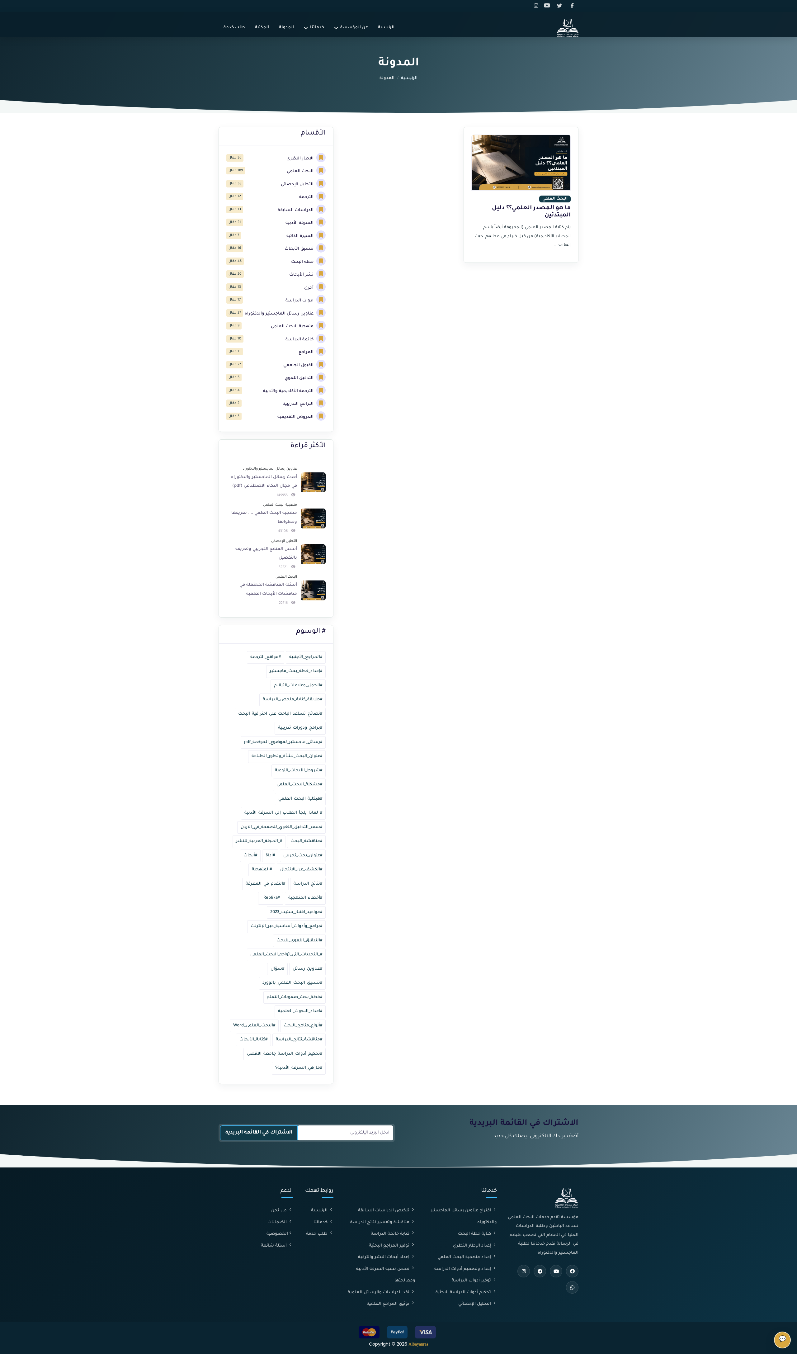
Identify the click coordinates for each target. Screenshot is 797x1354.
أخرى (309, 288)
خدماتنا (317, 27)
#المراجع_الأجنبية (305, 657)
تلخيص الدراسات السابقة (384, 1210)
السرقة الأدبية (300, 223)
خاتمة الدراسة (300, 339)
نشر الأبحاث (302, 274)
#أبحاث (250, 855)
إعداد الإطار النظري (472, 1245)
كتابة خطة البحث (475, 1234)
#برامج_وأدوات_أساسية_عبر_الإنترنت (286, 926)
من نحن (279, 1210)
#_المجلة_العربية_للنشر (259, 841)
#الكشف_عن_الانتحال (301, 869)
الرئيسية (386, 27)
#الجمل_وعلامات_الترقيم (298, 685)
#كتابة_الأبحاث (253, 1039)
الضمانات (277, 1222)
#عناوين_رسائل (307, 969)
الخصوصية (277, 1234)
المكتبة (262, 27)
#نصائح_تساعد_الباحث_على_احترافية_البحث (280, 714)
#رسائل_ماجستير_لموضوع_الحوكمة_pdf (283, 742)
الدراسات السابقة (296, 210)
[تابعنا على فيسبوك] (572, 6)
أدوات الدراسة (300, 300)
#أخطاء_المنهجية (305, 898)
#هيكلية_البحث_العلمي (300, 799)
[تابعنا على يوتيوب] (549, 6)
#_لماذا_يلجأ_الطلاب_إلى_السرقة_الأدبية (283, 813)
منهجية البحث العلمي (293, 326)
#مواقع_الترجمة (265, 657)
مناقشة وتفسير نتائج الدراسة (380, 1222)
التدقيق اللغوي (300, 378)
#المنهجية (262, 869)
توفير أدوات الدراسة (472, 1280)
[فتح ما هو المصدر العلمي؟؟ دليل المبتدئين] (521, 162)
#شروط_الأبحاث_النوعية (298, 770)
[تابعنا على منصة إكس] (561, 6)
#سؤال (277, 969)
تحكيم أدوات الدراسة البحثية (464, 1292)
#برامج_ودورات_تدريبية (300, 728)
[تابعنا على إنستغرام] (537, 6)
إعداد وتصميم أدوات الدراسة (463, 1269)
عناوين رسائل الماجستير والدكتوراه (280, 313)
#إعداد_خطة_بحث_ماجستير (296, 671)
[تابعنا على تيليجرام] (540, 1271)
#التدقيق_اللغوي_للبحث (299, 940)
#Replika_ (271, 898)
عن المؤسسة (354, 27)
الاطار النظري (300, 158)
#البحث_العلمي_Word (254, 1025)
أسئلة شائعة (274, 1245)
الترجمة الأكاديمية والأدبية (289, 391)
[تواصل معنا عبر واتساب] (572, 1287)
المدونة (286, 27)
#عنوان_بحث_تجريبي (302, 855)
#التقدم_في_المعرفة (265, 884)
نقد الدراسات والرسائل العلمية (379, 1292)
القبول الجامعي (299, 365)
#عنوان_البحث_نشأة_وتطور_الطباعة (287, 756)
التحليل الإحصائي (298, 184)
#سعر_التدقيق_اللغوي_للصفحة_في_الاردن (281, 827)
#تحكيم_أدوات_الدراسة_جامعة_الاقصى (284, 1054)
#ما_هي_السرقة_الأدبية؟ (298, 1068)
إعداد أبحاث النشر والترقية (384, 1257)
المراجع (307, 352)
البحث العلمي (301, 171)
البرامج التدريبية (299, 404)
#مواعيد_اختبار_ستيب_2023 (296, 912)
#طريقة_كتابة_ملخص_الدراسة (292, 699)
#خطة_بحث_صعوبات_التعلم (294, 997)
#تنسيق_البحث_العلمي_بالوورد (292, 983)
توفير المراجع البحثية (390, 1245)
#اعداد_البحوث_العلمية (300, 1011)
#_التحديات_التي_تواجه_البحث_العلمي (286, 954)
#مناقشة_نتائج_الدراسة (299, 1039)
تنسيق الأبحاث (300, 249)
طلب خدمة (234, 27)
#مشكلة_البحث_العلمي (299, 784)
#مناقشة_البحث (306, 841)
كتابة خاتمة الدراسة (391, 1234)
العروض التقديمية (296, 417)
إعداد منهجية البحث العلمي (464, 1257)
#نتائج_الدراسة (308, 884)
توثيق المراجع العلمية (389, 1304)
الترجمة (307, 197)
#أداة (270, 855)
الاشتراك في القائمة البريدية (258, 1132)
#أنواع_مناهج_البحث (303, 1025)
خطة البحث (303, 262)
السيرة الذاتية (300, 236)
